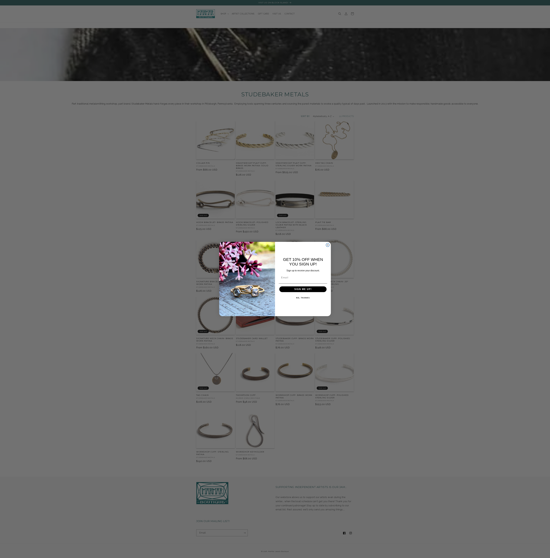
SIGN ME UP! (303, 289)
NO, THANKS (303, 298)
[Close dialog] (327, 245)
